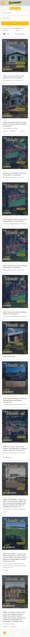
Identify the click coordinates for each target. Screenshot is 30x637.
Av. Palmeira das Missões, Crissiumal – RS (15, 404)
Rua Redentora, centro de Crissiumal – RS (15, 509)
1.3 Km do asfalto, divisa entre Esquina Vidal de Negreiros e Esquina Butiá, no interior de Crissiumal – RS (14, 566)
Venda (5, 41)
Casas (4, 74)
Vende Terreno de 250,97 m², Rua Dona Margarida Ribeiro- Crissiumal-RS (15, 220)
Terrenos (12, 171)
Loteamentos (6, 171)
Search (15, 23)
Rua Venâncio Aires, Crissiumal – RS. (14, 80)
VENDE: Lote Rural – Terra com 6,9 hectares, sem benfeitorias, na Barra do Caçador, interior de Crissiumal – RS (15, 448)
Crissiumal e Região (10, 624)
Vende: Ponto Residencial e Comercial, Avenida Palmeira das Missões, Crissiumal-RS (15, 400)
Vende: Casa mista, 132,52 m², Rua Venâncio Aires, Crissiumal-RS (13, 77)
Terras (4, 444)
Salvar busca (20, 34)
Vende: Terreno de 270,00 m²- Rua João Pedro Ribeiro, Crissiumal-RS (15, 266)
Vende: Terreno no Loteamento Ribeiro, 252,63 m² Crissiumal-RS (15, 313)
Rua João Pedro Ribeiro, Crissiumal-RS (14, 177)
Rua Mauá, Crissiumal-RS (11, 128)
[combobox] (15, 13)
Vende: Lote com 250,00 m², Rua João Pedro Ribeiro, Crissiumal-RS (14, 174)
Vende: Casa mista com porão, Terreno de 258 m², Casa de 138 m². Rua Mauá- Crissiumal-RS (14, 124)
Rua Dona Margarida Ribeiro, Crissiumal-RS (16, 224)
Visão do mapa (16, 8)
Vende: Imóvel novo (9, 356)
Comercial (13, 396)
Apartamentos (6, 396)
